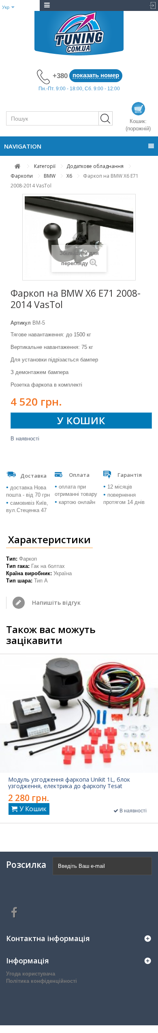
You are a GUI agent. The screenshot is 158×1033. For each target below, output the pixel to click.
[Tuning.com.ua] (79, 33)
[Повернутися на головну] (18, 166)
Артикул (21, 323)
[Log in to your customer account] (150, 5)
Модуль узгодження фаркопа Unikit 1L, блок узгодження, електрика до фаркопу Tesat (69, 782)
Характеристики (49, 539)
